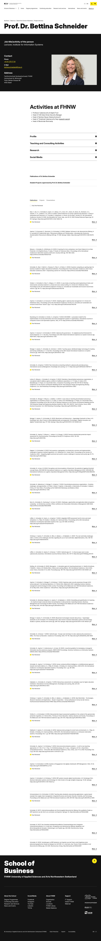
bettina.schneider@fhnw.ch (13, 67)
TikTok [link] (30, 908)
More (93, 222)
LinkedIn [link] (30, 906)
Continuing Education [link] (11, 902)
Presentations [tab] (51, 200)
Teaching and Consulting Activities (47, 143)
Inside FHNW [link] (69, 902)
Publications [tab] (33, 200)
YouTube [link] (30, 904)
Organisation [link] (50, 899)
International (71, 8)
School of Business (9, 8)
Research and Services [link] (11, 904)
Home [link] (22, 8)
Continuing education (45, 8)
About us (91, 8)
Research (34, 150)
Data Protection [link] (54, 931)
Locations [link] (49, 904)
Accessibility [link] (71, 931)
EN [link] (87, 3)
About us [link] (12, 20)
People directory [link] (38, 20)
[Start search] (95, 3)
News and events (82, 8)
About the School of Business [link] (25, 20)
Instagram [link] (31, 902)
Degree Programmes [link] (11, 899)
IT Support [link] (68, 899)
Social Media (36, 157)
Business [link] (6, 20)
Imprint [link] (63, 931)
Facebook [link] (31, 899)
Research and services (60, 8)
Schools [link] (48, 902)
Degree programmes (32, 8)
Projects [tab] (42, 200)
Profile (33, 136)
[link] (12, 3)
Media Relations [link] (51, 908)
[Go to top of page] (94, 861)
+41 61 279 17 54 (9, 61)
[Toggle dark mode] (92, 3)
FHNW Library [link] (50, 906)
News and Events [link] (10, 906)
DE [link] (85, 3)
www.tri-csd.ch (64, 119)
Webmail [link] (68, 904)
